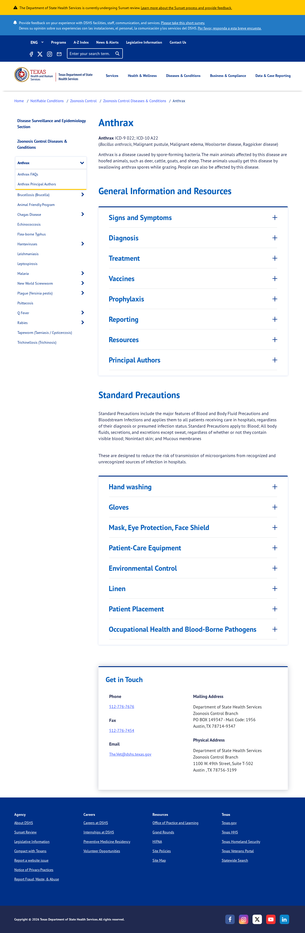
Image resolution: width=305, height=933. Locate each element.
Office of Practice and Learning (175, 823)
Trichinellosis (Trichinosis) (36, 342)
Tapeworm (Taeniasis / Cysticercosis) (44, 332)
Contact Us (178, 42)
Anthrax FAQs (28, 174)
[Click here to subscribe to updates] (59, 54)
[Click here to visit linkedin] (284, 919)
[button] (83, 163)
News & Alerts (107, 42)
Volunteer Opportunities (102, 851)
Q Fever (23, 313)
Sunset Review (25, 832)
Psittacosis (25, 303)
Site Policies (161, 851)
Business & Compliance (228, 75)
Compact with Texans (30, 851)
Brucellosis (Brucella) (33, 195)
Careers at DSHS (96, 823)
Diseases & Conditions (183, 75)
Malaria (23, 273)
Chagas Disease (29, 214)
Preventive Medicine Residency (107, 841)
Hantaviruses (27, 244)
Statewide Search (235, 860)
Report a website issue (31, 860)
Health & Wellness (142, 75)
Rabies (22, 322)
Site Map (159, 860)
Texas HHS (230, 832)
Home (19, 100)
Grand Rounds (163, 832)
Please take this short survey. (183, 23)
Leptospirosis (27, 263)
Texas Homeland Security (241, 841)
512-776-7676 (121, 706)
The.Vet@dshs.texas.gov (130, 754)
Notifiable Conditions (47, 100)
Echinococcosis (29, 224)
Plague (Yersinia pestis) (34, 293)
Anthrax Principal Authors (37, 184)
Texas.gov (229, 823)
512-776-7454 (121, 730)
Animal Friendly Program (36, 204)
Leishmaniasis (28, 254)
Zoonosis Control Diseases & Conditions (134, 100)
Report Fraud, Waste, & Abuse (36, 879)
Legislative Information (144, 42)
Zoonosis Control (83, 100)
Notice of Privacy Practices (33, 869)
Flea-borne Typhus (31, 234)
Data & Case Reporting (273, 75)
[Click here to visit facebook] (31, 54)
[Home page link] (53, 74)
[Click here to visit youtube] (271, 919)
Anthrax (23, 163)
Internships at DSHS (99, 832)
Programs (58, 42)
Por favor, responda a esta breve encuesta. (229, 28)
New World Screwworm (35, 283)
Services (112, 75)
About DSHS (23, 823)
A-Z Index (81, 42)
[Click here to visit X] (40, 54)
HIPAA (157, 841)
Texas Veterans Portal (238, 851)
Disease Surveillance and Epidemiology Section (51, 123)
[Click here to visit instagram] (49, 54)
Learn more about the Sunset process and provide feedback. (186, 8)
